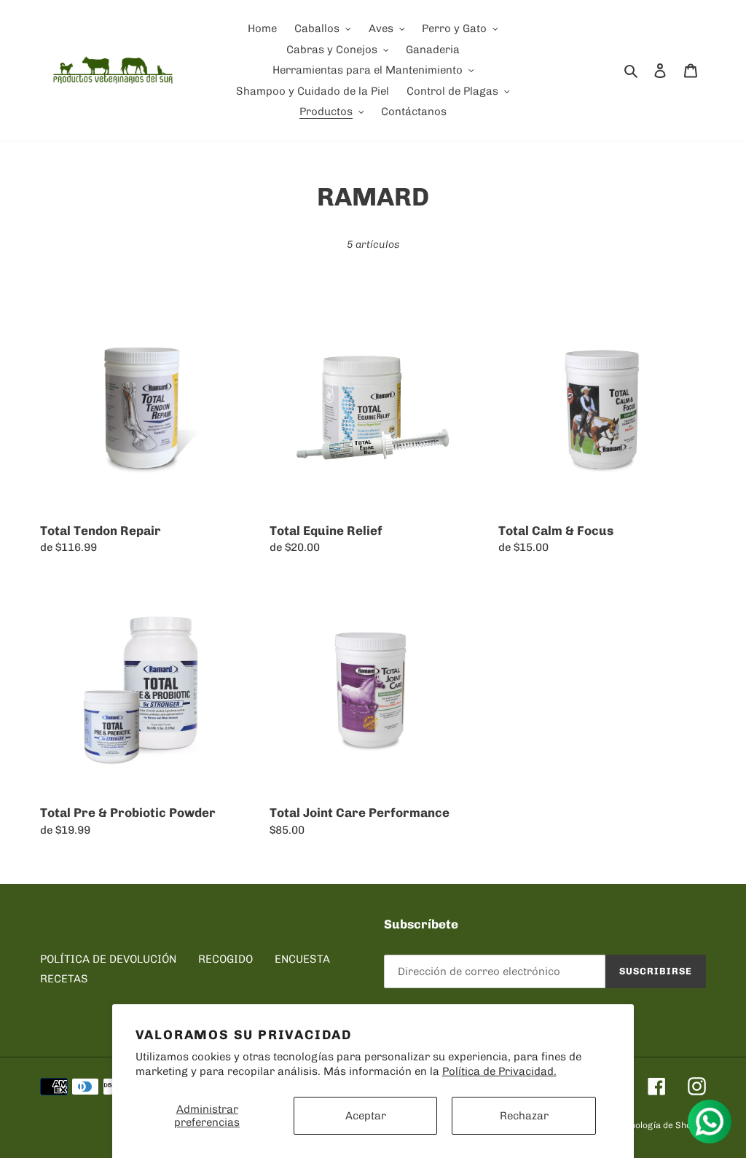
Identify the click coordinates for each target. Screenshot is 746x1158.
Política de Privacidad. (499, 1071)
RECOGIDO (225, 959)
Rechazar (524, 1115)
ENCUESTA (302, 959)
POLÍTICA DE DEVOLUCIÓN (108, 959)
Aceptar (365, 1115)
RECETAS (64, 978)
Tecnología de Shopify (661, 1125)
